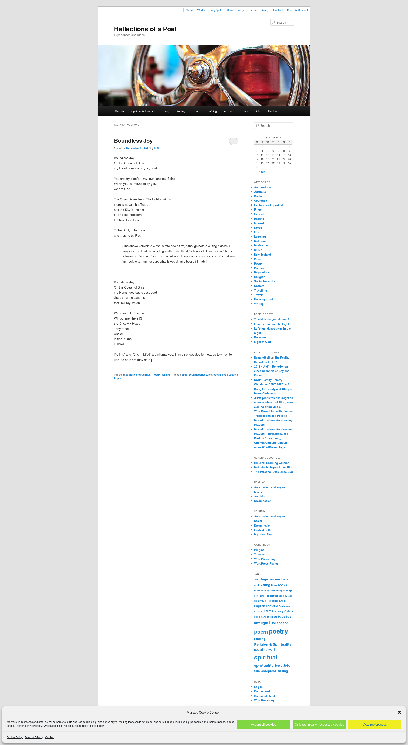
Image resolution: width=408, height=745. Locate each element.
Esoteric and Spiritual (138, 374)
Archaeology (262, 187)
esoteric (272, 606)
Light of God (262, 342)
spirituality (263, 665)
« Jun (261, 171)
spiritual (266, 657)
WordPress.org (264, 700)
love (273, 622)
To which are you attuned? (271, 319)
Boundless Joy (133, 140)
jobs (281, 616)
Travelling (260, 290)
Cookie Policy (15, 737)
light (264, 622)
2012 (256, 579)
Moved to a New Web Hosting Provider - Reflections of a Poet (273, 433)
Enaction (260, 337)
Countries (260, 201)
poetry (278, 631)
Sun (257, 671)
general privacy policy (29, 725)
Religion (259, 277)
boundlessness (198, 374)
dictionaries (271, 600)
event (257, 611)
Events (243, 111)
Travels (259, 295)
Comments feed (264, 696)
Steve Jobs (282, 665)
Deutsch (273, 111)
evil (263, 611)
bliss (184, 374)
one (224, 374)
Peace (258, 259)
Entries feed (262, 691)
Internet (228, 111)
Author (258, 585)
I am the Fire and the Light (271, 324)
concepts (259, 595)
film (268, 611)
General (120, 111)
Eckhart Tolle (262, 530)
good (257, 616)
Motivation (261, 245)
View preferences (375, 724)
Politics (259, 268)
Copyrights (215, 10)
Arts (271, 579)
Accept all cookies (263, 724)
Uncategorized (263, 299)
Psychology (262, 272)
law (257, 622)
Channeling (276, 590)
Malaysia (260, 241)
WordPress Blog (265, 559)
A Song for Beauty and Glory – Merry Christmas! (273, 388)
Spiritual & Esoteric (143, 111)
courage (287, 595)
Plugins (259, 550)
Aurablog (260, 496)
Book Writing (261, 590)
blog (266, 584)
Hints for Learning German (271, 463)
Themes (259, 554)
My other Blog (263, 534)
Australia (260, 192)
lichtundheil (262, 357)
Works (201, 10)
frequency (277, 611)
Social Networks (264, 281)
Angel (264, 579)
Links (258, 111)
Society (259, 286)
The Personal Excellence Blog (274, 472)
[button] (399, 712)
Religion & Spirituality (272, 644)
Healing (259, 219)
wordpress (268, 671)
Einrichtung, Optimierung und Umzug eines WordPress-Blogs (270, 442)
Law (256, 232)
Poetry (166, 111)
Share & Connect (297, 10)
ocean (217, 374)
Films (258, 209)
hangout (266, 616)
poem (261, 631)
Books (196, 111)
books (282, 585)
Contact (49, 737)
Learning (211, 111)
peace (283, 622)
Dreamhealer (262, 501)
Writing (181, 111)
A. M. (157, 148)
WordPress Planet (266, 563)
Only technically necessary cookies (319, 724)
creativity (259, 600)
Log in (258, 687)
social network (265, 649)
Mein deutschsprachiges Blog (273, 467)
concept (288, 590)
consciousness (273, 595)
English (259, 606)
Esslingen (284, 606)
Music (258, 250)
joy (210, 374)
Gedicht (288, 611)
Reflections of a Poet (145, 28)
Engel (282, 600)
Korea (258, 227)
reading (259, 639)
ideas (274, 616)
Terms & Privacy (34, 737)
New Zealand (262, 254)
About (189, 10)
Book (274, 585)
